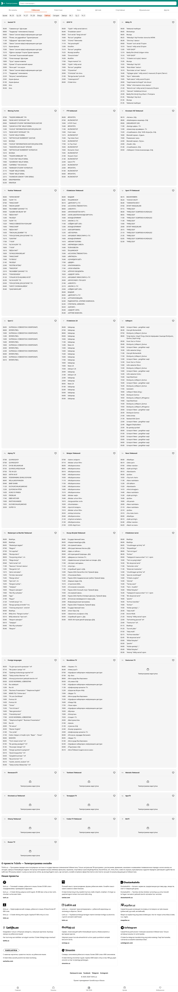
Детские (98, 10)
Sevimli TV (11, 22)
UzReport (128, 321)
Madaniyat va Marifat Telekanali (20, 533)
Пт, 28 (33, 16)
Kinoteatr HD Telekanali (134, 111)
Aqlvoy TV (11, 453)
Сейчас (47, 16)
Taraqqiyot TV (72, 796)
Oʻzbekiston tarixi (132, 533)
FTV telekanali (72, 111)
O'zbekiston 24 (72, 321)
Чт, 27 (26, 16)
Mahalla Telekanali (132, 773)
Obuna (102, 980)
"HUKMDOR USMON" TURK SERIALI (21, 177)
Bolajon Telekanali (73, 453)
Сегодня (56, 16)
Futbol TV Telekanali (74, 819)
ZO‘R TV (69, 22)
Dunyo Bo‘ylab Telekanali (76, 533)
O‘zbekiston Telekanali (75, 190)
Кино (79, 10)
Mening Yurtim (13, 111)
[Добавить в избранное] (55, 22)
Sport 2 (10, 321)
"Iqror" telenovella (133, 76)
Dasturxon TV (130, 660)
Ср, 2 (77, 16)
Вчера (39, 16)
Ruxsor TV (11, 842)
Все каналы (13, 10)
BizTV (127, 819)
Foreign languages (15, 660)
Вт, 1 (71, 16)
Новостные (58, 10)
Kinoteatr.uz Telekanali (16, 796)
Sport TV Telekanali (132, 190)
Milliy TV (128, 22)
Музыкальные (144, 10)
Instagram (104, 973)
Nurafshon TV (72, 660)
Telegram (95, 973)
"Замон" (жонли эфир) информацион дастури (25, 35)
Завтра (64, 16)
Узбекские (36, 10)
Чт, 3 (83, 16)
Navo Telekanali (131, 453)
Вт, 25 (12, 16)
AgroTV (128, 796)
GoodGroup (93, 980)
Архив (5, 16)
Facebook (86, 973)
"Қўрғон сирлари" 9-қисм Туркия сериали (24, 52)
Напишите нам (76, 973)
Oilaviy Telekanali (14, 819)
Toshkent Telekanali (74, 773)
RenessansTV (12, 773)
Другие (166, 10)
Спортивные (120, 10)
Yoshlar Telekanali (14, 190)
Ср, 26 (19, 16)
